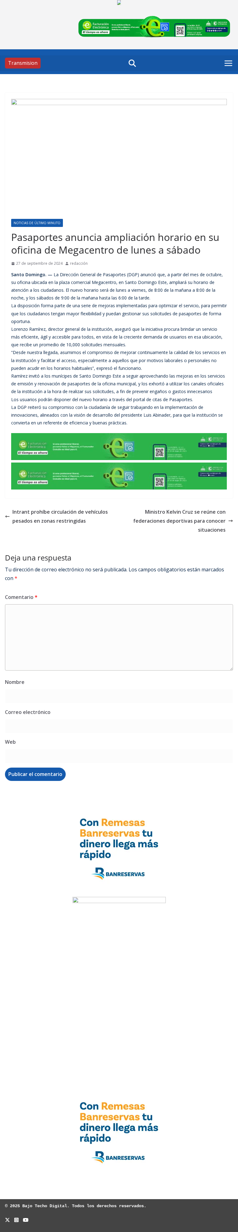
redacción (79, 263)
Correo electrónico (28, 712)
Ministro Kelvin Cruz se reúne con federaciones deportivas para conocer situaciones (179, 520)
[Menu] (228, 63)
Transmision (22, 63)
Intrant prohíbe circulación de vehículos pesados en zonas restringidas (60, 516)
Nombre (14, 682)
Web (10, 741)
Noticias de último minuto (37, 223)
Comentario (21, 597)
